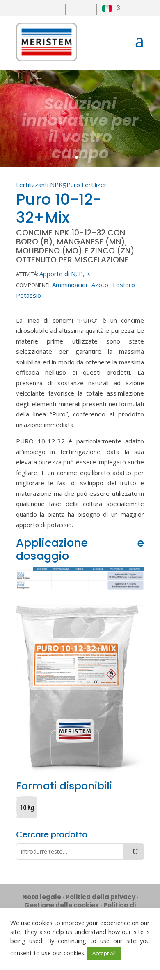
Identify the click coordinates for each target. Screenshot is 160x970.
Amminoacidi (69, 284)
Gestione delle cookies (61, 905)
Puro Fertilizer (86, 185)
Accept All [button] (104, 953)
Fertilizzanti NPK (39, 185)
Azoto (99, 284)
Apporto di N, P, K (64, 273)
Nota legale (41, 897)
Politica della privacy (100, 897)
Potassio (28, 295)
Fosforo (124, 284)
